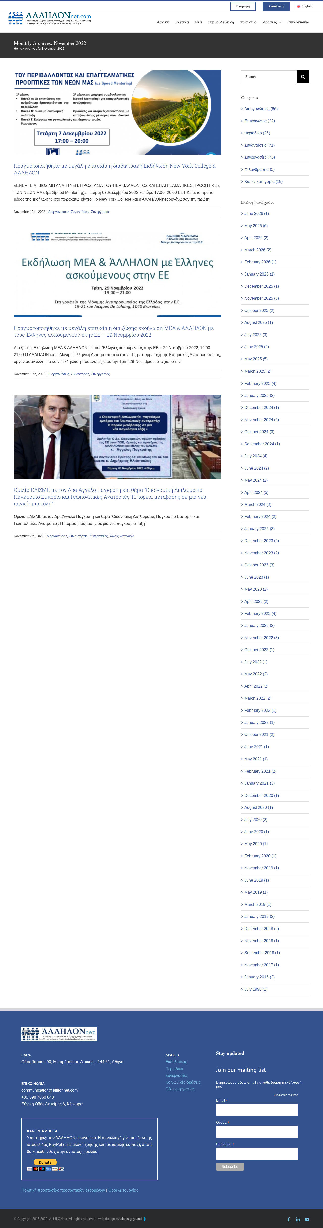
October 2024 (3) (259, 432)
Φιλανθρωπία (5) (259, 169)
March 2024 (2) (257, 504)
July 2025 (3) (255, 335)
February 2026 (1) (260, 262)
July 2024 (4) (255, 456)
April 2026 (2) (256, 238)
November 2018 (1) (261, 941)
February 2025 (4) (260, 383)
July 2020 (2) (255, 819)
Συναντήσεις (80, 212)
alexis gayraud (131, 1219)
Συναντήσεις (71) (259, 145)
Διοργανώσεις (58, 212)
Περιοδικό (174, 1069)
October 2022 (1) (259, 650)
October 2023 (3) (259, 565)
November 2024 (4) (261, 420)
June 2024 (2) (256, 468)
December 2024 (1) (261, 407)
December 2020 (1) (261, 795)
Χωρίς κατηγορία (122, 536)
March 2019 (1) (257, 904)
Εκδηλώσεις (176, 1062)
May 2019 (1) (256, 892)
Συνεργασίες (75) (259, 157)
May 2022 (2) (256, 674)
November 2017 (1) (261, 965)
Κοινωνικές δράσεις (183, 1082)
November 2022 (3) (261, 638)
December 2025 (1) (261, 286)
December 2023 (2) (261, 541)
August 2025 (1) (258, 322)
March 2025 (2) (257, 371)
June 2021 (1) (256, 747)
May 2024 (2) (256, 480)
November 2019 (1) (261, 868)
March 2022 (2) (257, 698)
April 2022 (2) (256, 686)
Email (222, 1100)
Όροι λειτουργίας (123, 1190)
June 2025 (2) (256, 347)
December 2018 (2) (261, 928)
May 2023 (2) (256, 589)
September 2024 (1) (262, 444)
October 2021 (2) (259, 734)
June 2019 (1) (256, 880)
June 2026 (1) (256, 213)
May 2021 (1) (256, 759)
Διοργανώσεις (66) (261, 109)
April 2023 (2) (256, 601)
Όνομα (223, 1122)
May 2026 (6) (256, 226)
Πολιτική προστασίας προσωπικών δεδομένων (63, 1190)
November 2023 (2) (261, 553)
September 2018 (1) (262, 953)
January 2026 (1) (259, 274)
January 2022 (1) (259, 722)
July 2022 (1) (255, 662)
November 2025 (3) (261, 298)
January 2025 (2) (259, 395)
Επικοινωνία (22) (259, 121)
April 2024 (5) (256, 492)
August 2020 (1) (258, 807)
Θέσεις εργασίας (180, 1089)
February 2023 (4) (260, 613)
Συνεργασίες (100, 212)
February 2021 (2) (260, 771)
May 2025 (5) (256, 359)
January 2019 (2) (259, 916)
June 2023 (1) (256, 577)
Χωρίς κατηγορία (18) (263, 181)
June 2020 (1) (256, 832)
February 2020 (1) (260, 856)
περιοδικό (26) (257, 133)
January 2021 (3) (259, 783)
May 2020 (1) (256, 844)
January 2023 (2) (259, 625)
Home (18, 48)
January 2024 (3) (259, 529)
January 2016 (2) (259, 977)
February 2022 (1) (260, 710)
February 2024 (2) (260, 516)
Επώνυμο (225, 1144)
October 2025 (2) (259, 310)
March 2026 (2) (257, 250)
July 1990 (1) (255, 989)
